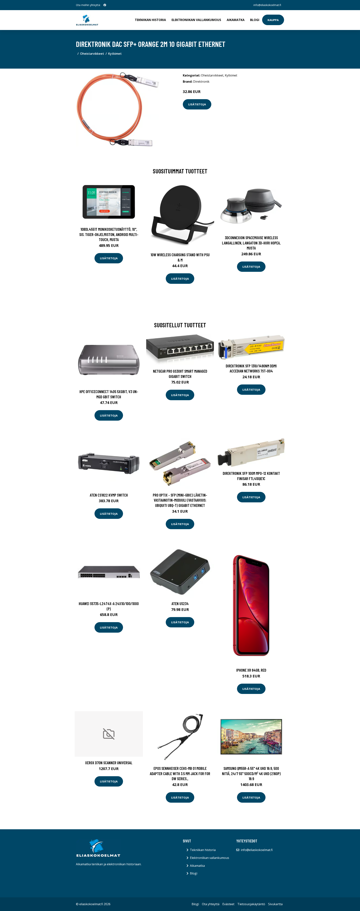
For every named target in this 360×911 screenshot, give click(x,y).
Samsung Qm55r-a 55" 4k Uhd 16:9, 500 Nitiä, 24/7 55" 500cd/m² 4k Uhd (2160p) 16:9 (251, 773)
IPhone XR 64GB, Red (251, 670)
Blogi (254, 20)
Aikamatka (235, 20)
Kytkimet (115, 54)
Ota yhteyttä (210, 904)
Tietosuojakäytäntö (251, 904)
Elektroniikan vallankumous (196, 20)
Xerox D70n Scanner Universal (108, 762)
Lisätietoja (197, 104)
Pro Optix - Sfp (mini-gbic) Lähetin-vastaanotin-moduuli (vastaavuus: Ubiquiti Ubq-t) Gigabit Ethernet (180, 500)
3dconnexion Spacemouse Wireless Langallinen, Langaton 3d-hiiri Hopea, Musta (251, 242)
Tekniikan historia (150, 20)
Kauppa (273, 20)
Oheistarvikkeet (92, 54)
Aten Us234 (180, 603)
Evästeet (228, 904)
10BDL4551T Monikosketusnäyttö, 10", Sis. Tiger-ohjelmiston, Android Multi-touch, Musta (108, 234)
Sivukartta (275, 904)
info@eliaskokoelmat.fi (267, 5)
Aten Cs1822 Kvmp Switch (109, 495)
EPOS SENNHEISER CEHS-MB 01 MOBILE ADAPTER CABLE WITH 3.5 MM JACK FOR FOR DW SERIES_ (180, 773)
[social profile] (105, 5)
